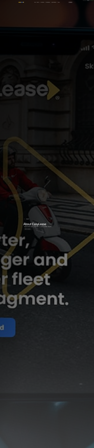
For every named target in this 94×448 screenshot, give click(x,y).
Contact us (71, 2)
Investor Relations (53, 2)
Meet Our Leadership (27, 229)
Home (35, 2)
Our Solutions (42, 2)
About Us (38, 2)
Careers (59, 2)
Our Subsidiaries (48, 2)
